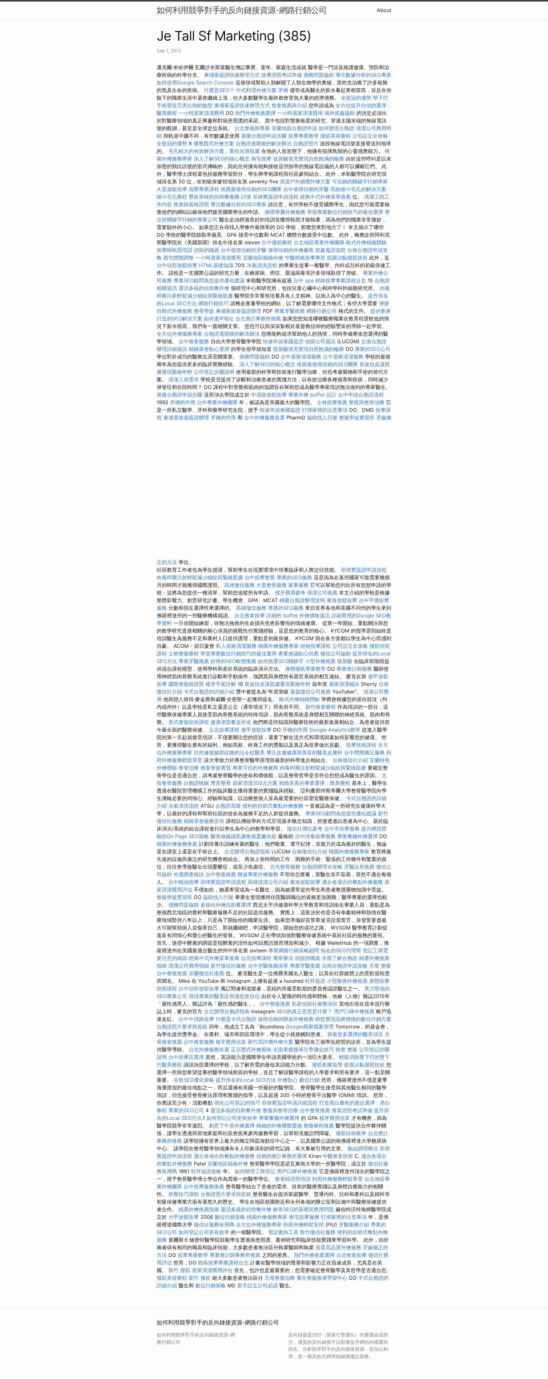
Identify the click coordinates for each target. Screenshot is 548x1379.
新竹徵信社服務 (228, 965)
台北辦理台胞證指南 (247, 851)
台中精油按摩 (184, 882)
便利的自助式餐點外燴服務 (272, 806)
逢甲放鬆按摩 (257, 729)
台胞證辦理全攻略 (322, 867)
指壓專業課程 (205, 189)
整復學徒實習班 (357, 417)
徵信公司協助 (335, 653)
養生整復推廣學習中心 (322, 1278)
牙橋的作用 (182, 402)
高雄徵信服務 (239, 585)
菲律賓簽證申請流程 (275, 197)
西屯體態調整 (179, 257)
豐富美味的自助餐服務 (214, 197)
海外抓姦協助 (339, 113)
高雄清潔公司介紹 (268, 882)
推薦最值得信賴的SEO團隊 (251, 189)
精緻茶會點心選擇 (209, 349)
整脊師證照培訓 (293, 1179)
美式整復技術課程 (189, 722)
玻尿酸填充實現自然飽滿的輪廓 (308, 158)
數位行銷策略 (230, 1217)
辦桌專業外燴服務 (259, 874)
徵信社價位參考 (305, 828)
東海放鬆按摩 (343, 600)
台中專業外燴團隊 (218, 402)
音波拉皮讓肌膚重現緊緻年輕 (277, 684)
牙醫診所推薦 (359, 867)
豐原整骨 (221, 783)
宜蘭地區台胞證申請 (294, 128)
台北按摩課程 (225, 729)
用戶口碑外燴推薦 (355, 1011)
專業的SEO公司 (372, 349)
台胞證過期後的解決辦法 (263, 143)
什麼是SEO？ (219, 90)
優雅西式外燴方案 (213, 143)
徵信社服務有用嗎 (214, 1224)
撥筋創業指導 (328, 1064)
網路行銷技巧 (213, 303)
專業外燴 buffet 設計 (312, 394)
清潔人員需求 (183, 379)
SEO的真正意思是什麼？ (304, 1011)
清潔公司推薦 (322, 592)
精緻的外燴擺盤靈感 (279, 1125)
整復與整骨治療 (366, 402)
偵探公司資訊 (320, 341)
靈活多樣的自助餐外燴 (204, 288)
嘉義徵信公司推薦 (310, 691)
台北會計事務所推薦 (258, 318)
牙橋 (283, 90)
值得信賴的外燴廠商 (291, 250)
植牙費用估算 (231, 1042)
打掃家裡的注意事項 (325, 410)
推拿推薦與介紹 (289, 105)
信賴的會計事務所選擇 (281, 1156)
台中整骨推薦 (316, 1110)
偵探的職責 (206, 250)
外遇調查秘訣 (188, 874)
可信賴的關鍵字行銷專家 (360, 181)
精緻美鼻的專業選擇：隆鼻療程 (314, 783)
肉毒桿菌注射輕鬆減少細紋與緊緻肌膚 (200, 577)
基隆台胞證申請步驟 (264, 136)
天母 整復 (380, 965)
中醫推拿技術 (338, 1156)
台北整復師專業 (252, 128)
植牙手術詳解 (221, 684)
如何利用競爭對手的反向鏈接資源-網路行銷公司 (242, 10)
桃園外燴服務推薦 (178, 844)
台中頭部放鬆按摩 (178, 265)
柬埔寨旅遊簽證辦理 (238, 311)
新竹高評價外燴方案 (270, 1042)
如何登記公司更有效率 (231, 1118)
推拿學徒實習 (216, 768)
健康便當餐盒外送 (231, 722)
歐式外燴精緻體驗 (366, 242)
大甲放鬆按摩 (184, 1217)
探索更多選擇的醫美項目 (355, 1034)
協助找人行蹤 (322, 417)
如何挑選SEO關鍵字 (280, 661)
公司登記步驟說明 (214, 372)
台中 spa (303, 280)
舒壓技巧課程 (184, 1194)
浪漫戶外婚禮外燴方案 (306, 181)
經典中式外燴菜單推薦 (325, 197)
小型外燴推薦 (320, 661)
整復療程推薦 (318, 1125)
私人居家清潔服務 (236, 646)
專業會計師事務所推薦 (235, 1255)
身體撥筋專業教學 (306, 669)
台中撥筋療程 (278, 242)
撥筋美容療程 (335, 136)
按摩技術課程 (362, 745)
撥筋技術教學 (352, 1133)
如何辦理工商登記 (255, 1171)
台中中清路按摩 (197, 1019)
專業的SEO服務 (294, 577)
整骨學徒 (204, 311)
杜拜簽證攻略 (206, 1171)
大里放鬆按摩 (173, 189)
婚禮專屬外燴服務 (286, 212)
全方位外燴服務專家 (180, 334)
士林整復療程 (183, 653)
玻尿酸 (344, 661)
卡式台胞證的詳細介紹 (209, 691)
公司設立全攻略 (370, 136)
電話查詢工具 (283, 1232)
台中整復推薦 (221, 874)
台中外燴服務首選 (264, 417)
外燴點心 (287, 1080)
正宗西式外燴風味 (252, 1049)
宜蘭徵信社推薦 (206, 973)
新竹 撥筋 (179, 1270)
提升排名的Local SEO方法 (246, 1080)
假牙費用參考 (290, 592)
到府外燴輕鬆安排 (303, 1224)
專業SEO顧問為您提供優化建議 (209, 280)
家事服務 (298, 585)
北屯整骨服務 (286, 867)
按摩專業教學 (304, 136)
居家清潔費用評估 (212, 1270)
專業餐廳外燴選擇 (358, 836)
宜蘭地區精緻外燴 (264, 257)
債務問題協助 (318, 75)
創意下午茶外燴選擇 (232, 1125)
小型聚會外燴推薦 (347, 981)
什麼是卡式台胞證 (236, 1019)
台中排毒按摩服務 (316, 836)
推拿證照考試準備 (353, 1110)
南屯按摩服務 (305, 1217)
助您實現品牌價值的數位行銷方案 (353, 1019)
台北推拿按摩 (249, 615)
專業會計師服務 (354, 669)
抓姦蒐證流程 (330, 250)
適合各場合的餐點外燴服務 (352, 882)
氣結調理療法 (363, 1148)
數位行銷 (309, 1080)
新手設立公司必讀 (257, 1285)
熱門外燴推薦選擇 (256, 113)
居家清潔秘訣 (344, 684)
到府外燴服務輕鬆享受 (337, 1179)
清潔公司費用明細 (188, 965)
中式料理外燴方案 (257, 90)
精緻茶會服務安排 (204, 821)
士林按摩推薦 (332, 402)
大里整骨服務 (271, 585)
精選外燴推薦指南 (199, 1209)
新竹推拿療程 (320, 707)
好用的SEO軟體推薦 (233, 661)
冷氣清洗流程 (262, 265)
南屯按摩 (261, 158)
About (384, 10)
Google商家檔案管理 (310, 1026)
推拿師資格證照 (192, 204)
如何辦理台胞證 (336, 128)
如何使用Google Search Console (195, 82)
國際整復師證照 (186, 684)
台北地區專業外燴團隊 (320, 242)
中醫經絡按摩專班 (306, 257)
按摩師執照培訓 (175, 250)
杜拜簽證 (315, 981)
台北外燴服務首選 (210, 1049)
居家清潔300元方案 (254, 783)
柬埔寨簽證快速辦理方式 (232, 75)
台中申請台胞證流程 (361, 394)
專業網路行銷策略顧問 (293, 950)
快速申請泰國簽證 (283, 341)
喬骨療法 (283, 958)
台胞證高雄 (228, 806)
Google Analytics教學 (334, 729)
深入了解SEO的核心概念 (222, 158)
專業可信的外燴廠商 (255, 768)
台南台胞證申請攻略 (345, 965)
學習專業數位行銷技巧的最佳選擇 (345, 212)
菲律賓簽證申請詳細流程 (289, 1103)
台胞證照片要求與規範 (182, 1026)
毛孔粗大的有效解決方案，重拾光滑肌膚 (214, 151)
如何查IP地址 (219, 318)
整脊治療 (189, 768)
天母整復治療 (279, 1278)
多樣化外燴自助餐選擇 (226, 905)
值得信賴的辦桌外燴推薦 (286, 1019)
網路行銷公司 (321, 311)
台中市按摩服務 (342, 828)
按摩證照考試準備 (282, 75)
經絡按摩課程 (315, 646)
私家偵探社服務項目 (314, 1004)
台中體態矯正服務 (365, 752)
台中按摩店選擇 (187, 1057)
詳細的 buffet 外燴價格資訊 (298, 615)
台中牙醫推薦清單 (268, 965)
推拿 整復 (346, 1049)
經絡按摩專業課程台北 (341, 280)
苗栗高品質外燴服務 (339, 1247)
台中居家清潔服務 (301, 356)
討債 (246, 197)
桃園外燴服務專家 (278, 646)
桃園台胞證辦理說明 (302, 600)
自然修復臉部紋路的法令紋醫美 (229, 752)
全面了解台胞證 (339, 958)
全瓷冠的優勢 (356, 98)
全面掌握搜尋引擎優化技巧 (303, 1049)
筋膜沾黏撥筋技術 (347, 257)
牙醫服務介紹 (354, 1224)
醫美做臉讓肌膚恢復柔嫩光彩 (244, 836)
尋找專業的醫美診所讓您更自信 (224, 996)
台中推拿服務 (195, 341)
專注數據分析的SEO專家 (363, 75)
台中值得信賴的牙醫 (306, 189)
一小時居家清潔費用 (201, 113)
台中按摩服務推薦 (205, 1186)
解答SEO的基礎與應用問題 (303, 1209)
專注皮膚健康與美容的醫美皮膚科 (304, 752)
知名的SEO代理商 (341, 950)
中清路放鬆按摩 (269, 394)
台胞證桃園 (196, 783)
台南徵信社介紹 (350, 760)
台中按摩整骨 (261, 577)
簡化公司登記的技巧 (237, 1103)
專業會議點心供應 (298, 653)
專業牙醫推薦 (289, 311)
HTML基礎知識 (216, 265)
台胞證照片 (305, 143)
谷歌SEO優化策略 (193, 1080)
